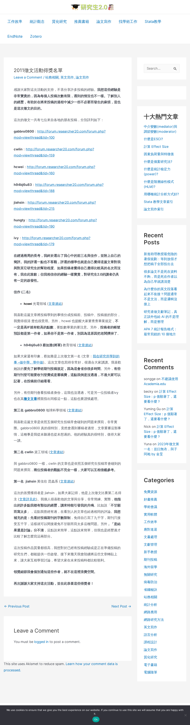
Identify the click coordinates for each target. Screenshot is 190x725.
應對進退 (150, 529)
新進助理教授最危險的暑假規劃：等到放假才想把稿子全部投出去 (160, 259)
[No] (185, 715)
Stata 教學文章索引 (158, 202)
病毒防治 (150, 582)
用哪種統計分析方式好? (161, 194)
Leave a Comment (28, 77)
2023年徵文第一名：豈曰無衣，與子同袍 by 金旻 (161, 449)
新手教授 (150, 552)
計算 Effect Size (156, 147)
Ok (96, 719)
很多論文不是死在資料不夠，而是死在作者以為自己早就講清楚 (160, 277)
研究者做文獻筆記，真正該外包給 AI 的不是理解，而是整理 (161, 317)
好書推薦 (150, 499)
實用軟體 (150, 514)
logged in (41, 642)
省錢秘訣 (150, 590)
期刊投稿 (150, 559)
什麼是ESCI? (153, 139)
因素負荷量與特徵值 (159, 154)
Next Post (121, 606)
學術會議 (150, 507)
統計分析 (150, 605)
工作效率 (150, 522)
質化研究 (150, 657)
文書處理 (150, 537)
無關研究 (150, 574)
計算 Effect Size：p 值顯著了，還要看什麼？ (160, 396)
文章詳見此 (27, 499)
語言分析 (150, 635)
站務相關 (52, 77)
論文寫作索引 (154, 209)
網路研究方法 (154, 620)
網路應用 (150, 612)
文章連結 (55, 304)
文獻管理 (150, 544)
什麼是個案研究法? (158, 162)
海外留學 (150, 567)
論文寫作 (82, 77)
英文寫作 (67, 77)
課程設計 (150, 642)
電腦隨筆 (150, 672)
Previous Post (17, 606)
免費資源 (150, 492)
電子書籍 (150, 665)
